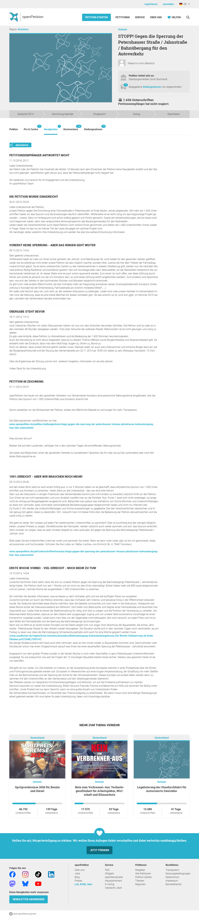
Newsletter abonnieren (28, 899)
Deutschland (37, 737)
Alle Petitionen (143, 873)
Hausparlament (113, 880)
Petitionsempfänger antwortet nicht (39, 155)
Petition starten (96, 17)
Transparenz (172, 869)
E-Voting (109, 884)
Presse (78, 880)
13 (126, 85)
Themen (139, 880)
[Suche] (188, 17)
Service (140, 17)
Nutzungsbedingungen (178, 873)
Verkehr (122, 29)
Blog (77, 877)
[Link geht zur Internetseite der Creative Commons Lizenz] (11, 913)
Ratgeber (140, 869)
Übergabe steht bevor (27, 311)
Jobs (77, 873)
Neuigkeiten (51, 128)
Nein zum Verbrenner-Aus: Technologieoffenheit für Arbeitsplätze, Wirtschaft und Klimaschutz (99, 790)
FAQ (107, 869)
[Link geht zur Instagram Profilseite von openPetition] (25, 874)
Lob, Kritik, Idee (83, 884)
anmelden (168, 4)
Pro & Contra (31, 128)
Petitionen (123, 17)
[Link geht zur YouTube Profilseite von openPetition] (38, 883)
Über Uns (156, 17)
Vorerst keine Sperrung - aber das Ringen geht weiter (52, 245)
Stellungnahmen (152, 86)
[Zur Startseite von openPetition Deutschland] (26, 17)
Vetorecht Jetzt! (113, 887)
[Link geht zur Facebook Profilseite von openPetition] (12, 874)
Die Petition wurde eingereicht (33, 196)
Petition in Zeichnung (26, 381)
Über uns (79, 869)
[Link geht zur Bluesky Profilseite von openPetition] (25, 883)
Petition (13, 129)
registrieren (150, 4)
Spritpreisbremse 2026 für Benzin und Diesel (37, 789)
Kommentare (70, 128)
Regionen (140, 884)
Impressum (172, 880)
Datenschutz (172, 877)
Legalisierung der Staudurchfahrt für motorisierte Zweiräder (161, 789)
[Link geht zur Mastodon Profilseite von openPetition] (12, 883)
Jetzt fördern (99, 850)
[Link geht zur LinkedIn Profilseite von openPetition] (51, 874)
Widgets (109, 873)
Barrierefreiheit (173, 884)
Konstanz (23, 29)
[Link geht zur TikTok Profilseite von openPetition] (38, 874)
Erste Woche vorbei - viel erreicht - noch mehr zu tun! (52, 568)
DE (184, 4)
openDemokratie (114, 877)
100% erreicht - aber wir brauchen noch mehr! (45, 476)
